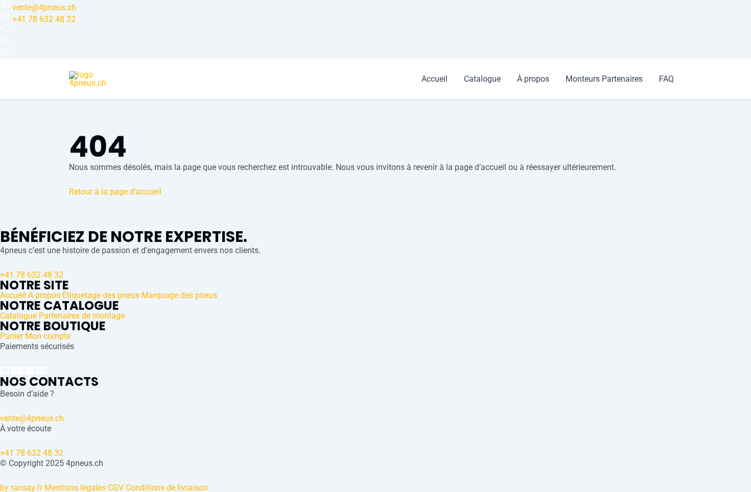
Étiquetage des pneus (100, 295)
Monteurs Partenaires (604, 79)
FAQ (666, 79)
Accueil (434, 79)
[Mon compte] (5, 42)
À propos (533, 79)
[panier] (5, 54)
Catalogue (482, 79)
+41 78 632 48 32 (44, 19)
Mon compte (48, 336)
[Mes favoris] (5, 31)
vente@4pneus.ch (44, 7)
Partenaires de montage (82, 316)
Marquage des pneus (179, 295)
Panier (11, 336)
